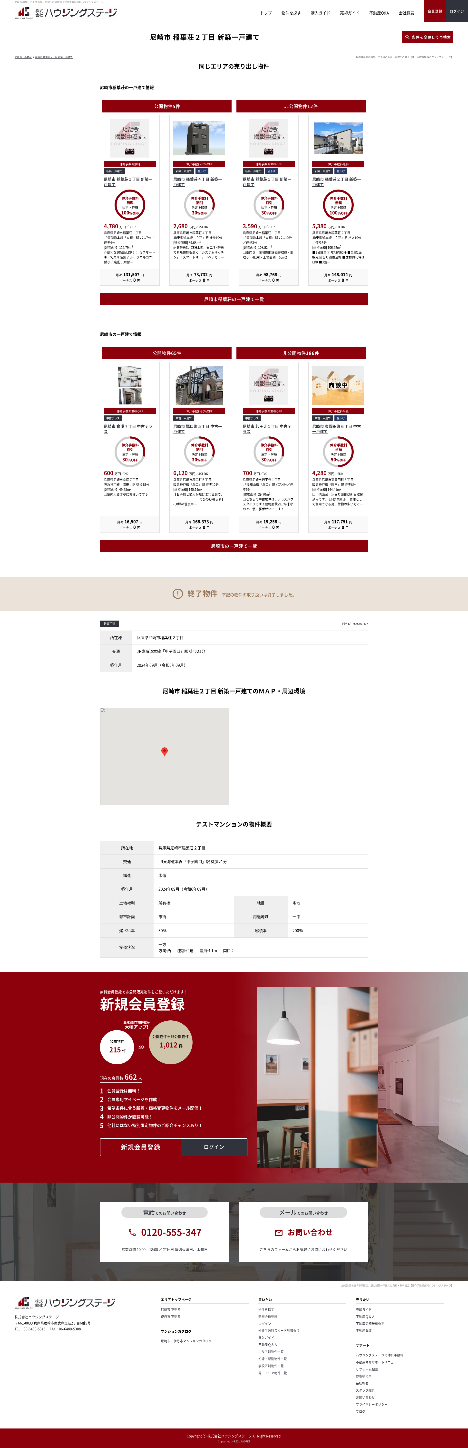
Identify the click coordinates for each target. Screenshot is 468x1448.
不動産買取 (364, 1330)
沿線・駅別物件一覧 (272, 1358)
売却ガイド (350, 13)
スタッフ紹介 (365, 1390)
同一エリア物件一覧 (272, 1372)
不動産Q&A (379, 13)
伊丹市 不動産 (171, 1316)
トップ (266, 13)
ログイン (264, 1323)
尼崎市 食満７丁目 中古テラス (128, 428)
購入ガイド (320, 13)
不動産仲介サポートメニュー (376, 1362)
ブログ (360, 1411)
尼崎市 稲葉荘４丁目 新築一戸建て (197, 181)
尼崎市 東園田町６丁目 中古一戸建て (336, 428)
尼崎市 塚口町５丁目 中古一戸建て (197, 428)
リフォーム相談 (367, 1369)
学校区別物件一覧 (271, 1365)
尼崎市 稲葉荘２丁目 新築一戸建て (54, 57)
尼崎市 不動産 (23, 57)
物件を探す (291, 13)
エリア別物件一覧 (271, 1351)
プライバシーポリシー (372, 1404)
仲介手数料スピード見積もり (279, 1330)
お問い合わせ (365, 1397)
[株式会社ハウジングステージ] (66, 19)
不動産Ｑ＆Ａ (267, 1344)
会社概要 (406, 13)
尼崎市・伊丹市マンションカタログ (186, 1340)
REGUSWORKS (242, 1441)
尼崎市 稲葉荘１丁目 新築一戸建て (128, 181)
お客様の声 (364, 1376)
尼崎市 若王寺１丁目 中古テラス (267, 428)
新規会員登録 (267, 1316)
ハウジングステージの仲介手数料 (379, 1355)
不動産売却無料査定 (370, 1323)
